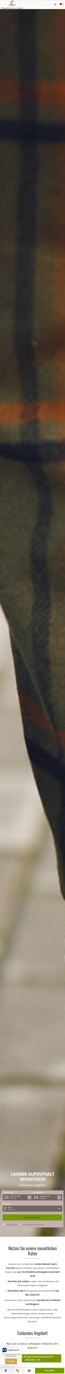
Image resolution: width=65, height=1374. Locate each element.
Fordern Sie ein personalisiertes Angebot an (32, 1358)
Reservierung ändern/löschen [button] (33, 1224)
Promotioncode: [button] (12, 1224)
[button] (55, 4)
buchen (49, 1370)
